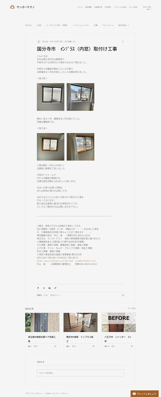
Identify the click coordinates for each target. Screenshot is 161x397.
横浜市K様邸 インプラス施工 (79, 339)
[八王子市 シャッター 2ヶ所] (119, 322)
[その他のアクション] (122, 41)
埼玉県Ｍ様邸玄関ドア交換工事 (42, 339)
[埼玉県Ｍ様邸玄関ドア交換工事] (42, 322)
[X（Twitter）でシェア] (44, 288)
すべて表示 (132, 308)
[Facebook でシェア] (38, 288)
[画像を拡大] (50, 97)
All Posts (28, 25)
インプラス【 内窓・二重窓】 (57, 25)
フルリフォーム (108, 25)
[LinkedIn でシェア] (49, 288)
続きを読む (122, 25)
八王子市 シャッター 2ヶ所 (118, 339)
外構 (95, 25)
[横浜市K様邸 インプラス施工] (81, 322)
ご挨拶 (38, 25)
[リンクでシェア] (55, 288)
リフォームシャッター (81, 25)
